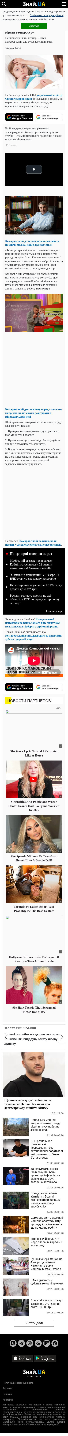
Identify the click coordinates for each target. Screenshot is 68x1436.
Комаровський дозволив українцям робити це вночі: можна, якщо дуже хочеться (32, 243)
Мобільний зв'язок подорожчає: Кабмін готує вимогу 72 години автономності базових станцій (31, 564)
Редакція (8, 1394)
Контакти (8, 1399)
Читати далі (34, 1323)
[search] (4, 4)
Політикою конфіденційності (46, 15)
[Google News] (38, 1343)
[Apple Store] (23, 1358)
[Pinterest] (54, 1343)
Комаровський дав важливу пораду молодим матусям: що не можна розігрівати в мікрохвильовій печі (33, 412)
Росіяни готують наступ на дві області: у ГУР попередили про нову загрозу (34, 599)
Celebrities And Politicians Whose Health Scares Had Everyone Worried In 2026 (33, 806)
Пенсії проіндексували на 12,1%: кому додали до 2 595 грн (36, 587)
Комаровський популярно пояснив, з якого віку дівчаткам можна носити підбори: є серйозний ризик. (32, 622)
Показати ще (53, 611)
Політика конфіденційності (18, 1382)
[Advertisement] (34, 371)
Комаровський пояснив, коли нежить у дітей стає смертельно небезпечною (33, 542)
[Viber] (29, 1343)
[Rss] (13, 1343)
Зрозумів (34, 25)
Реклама (7, 1388)
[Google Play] (45, 1358)
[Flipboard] (46, 1343)
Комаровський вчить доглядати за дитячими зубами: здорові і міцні (33, 637)
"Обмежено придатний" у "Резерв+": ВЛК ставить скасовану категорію (34, 577)
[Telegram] (21, 1343)
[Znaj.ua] (34, 4)
